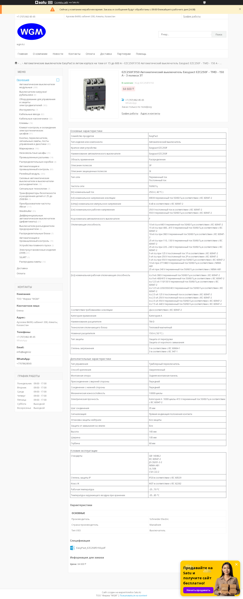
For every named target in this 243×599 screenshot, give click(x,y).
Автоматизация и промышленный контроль (34, 168)
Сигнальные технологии (33, 188)
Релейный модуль (29, 173)
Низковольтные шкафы (32, 152)
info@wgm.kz (24, 352)
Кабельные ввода (29, 114)
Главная (23, 53)
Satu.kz (137, 592)
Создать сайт (61, 2)
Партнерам (124, 53)
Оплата (90, 53)
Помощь (141, 53)
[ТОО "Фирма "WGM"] (31, 32)
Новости (58, 53)
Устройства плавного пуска (35, 245)
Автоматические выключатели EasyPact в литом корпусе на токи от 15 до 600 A (73, 63)
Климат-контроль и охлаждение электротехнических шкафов (37, 130)
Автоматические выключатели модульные (37, 86)
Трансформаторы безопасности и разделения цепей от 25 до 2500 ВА (37, 196)
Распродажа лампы (30, 261)
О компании (40, 53)
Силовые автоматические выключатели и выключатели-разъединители (36, 181)
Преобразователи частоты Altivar (35, 205)
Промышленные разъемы (34, 157)
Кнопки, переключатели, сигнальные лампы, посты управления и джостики (34, 141)
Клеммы (23, 123)
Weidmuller (25, 211)
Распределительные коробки (36, 161)
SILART (23, 257)
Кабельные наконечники (33, 118)
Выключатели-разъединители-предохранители (37, 227)
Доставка (106, 53)
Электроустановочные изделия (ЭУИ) (37, 251)
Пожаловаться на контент (133, 595)
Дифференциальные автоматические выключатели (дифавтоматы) (37, 218)
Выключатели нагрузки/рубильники (33, 93)
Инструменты (27, 109)
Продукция (23, 79)
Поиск (219, 34)
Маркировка (26, 148)
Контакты (74, 53)
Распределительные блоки (34, 233)
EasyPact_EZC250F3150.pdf (90, 547)
